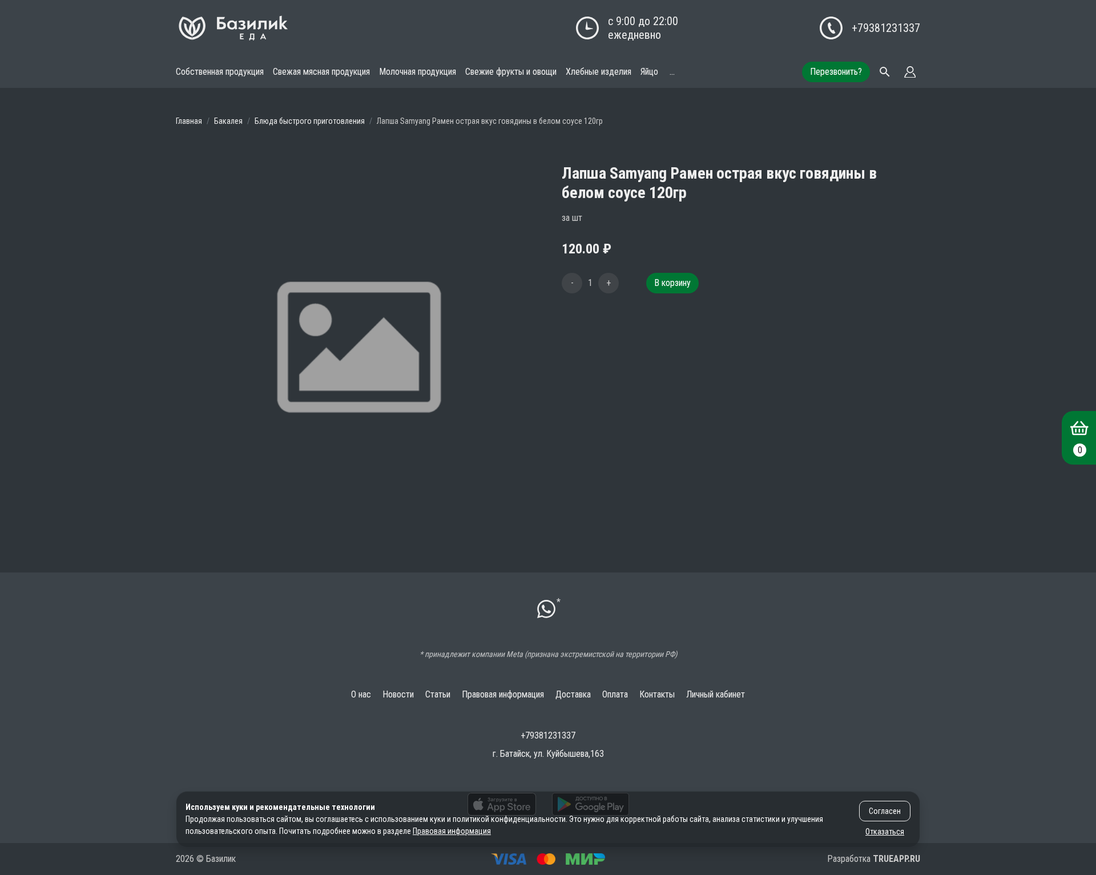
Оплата (615, 694)
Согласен (885, 811)
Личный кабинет (715, 694)
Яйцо (649, 71)
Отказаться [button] (884, 831)
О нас (361, 694)
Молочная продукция (417, 71)
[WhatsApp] (546, 610)
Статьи (437, 694)
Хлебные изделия (598, 71)
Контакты (657, 694)
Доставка (573, 694)
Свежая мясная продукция (321, 71)
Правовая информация (503, 694)
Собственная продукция (220, 71)
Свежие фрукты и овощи (511, 71)
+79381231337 (886, 28)
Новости (398, 694)
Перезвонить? (836, 71)
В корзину (672, 282)
